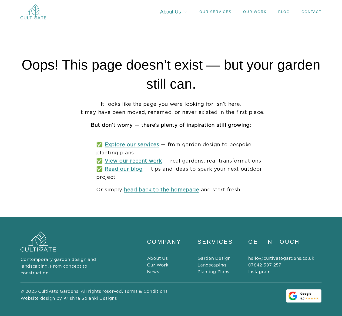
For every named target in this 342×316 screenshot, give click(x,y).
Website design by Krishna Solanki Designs (68, 298)
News (153, 272)
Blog (284, 12)
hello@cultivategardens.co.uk (281, 258)
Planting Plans (213, 272)
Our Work (255, 12)
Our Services (215, 12)
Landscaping (212, 265)
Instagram (259, 272)
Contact (312, 12)
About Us (157, 258)
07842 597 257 (264, 265)
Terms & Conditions (146, 291)
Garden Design (214, 258)
